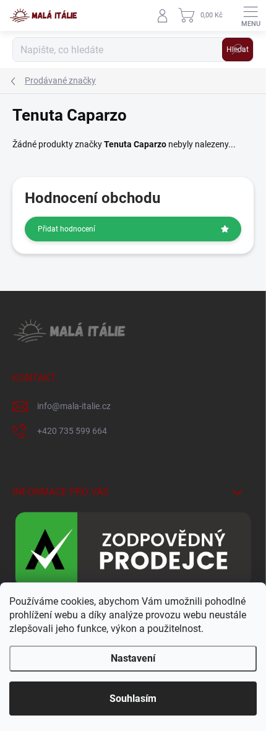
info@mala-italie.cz (74, 406)
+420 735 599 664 (72, 431)
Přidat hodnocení (66, 229)
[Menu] (250, 15)
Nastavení (133, 658)
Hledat (237, 49)
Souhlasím (133, 698)
